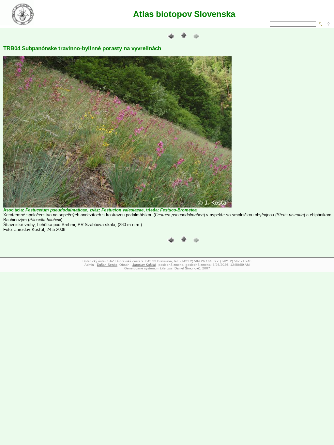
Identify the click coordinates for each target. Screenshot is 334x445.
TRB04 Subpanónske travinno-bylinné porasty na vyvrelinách (82, 48)
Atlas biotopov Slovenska (184, 14)
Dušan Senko (107, 264)
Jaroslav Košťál (144, 264)
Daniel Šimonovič (187, 268)
